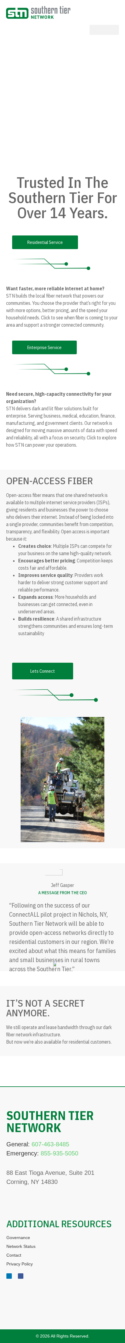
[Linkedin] (9, 1276)
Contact (13, 1255)
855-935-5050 (59, 1153)
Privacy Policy (19, 1263)
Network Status (20, 1246)
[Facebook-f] (20, 1276)
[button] (104, 30)
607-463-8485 (50, 1144)
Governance (18, 1237)
